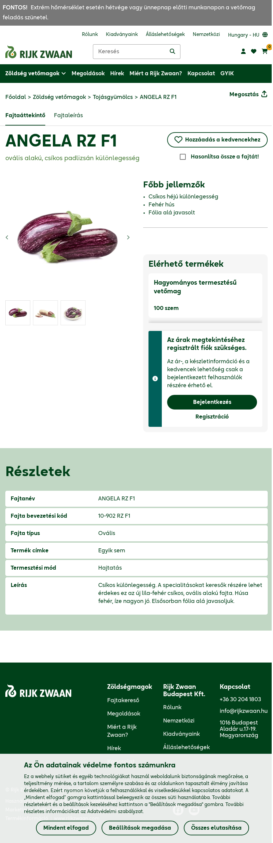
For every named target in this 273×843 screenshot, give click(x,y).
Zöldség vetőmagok (59, 97)
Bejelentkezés (212, 402)
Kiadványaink (181, 734)
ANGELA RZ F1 (61, 142)
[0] (265, 51)
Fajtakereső (123, 700)
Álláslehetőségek (186, 747)
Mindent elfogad (66, 828)
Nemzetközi (178, 720)
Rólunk (172, 707)
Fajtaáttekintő (25, 115)
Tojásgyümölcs (113, 97)
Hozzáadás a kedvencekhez (222, 139)
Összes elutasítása (216, 828)
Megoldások (123, 713)
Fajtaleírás (68, 115)
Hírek (114, 748)
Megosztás (244, 94)
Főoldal (15, 97)
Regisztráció (212, 417)
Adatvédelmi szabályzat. (115, 811)
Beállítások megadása (140, 828)
